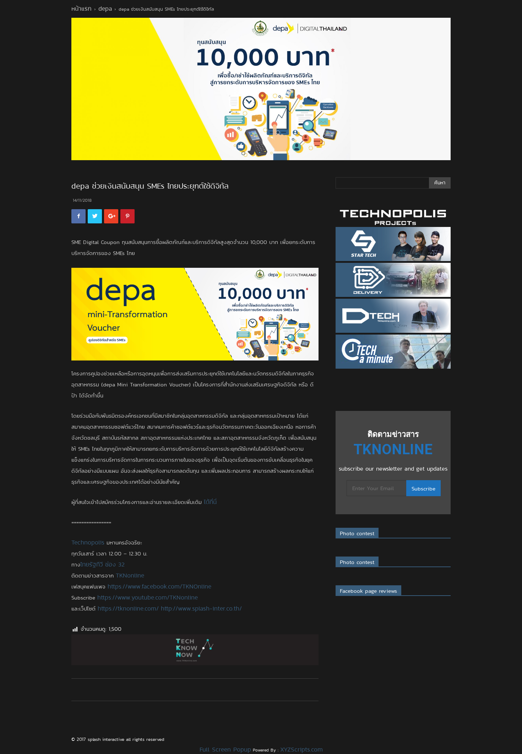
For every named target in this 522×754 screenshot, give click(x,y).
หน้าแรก (81, 8)
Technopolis (87, 542)
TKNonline (130, 575)
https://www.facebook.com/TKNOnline (159, 586)
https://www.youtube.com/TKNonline (147, 597)
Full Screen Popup (225, 749)
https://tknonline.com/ (128, 608)
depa (105, 8)
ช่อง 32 (115, 564)
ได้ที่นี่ (210, 502)
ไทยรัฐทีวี (91, 564)
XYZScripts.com (301, 749)
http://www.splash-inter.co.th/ (201, 608)
